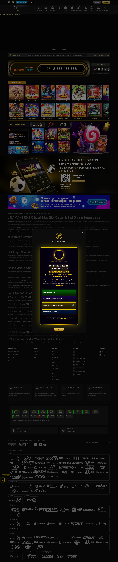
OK (59, 329)
